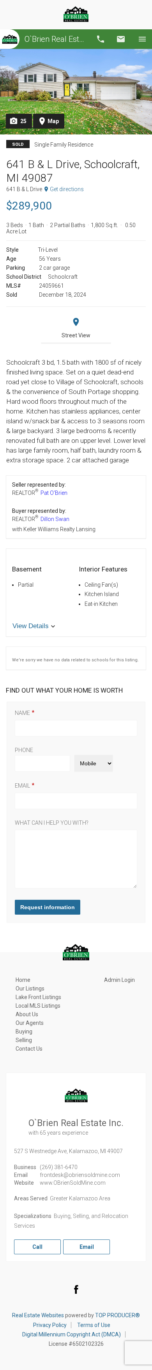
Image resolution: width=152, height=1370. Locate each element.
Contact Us (29, 1049)
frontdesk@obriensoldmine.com (80, 1175)
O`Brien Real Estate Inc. (55, 39)
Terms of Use (93, 1325)
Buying (24, 1031)
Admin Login (119, 980)
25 (23, 121)
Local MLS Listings (38, 1006)
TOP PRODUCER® (117, 1315)
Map (53, 121)
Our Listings (30, 988)
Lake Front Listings (38, 997)
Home (23, 980)
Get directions (67, 189)
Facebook (76, 1289)
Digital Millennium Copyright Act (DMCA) (71, 1334)
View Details (30, 626)
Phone (24, 750)
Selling (24, 1040)
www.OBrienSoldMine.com (73, 1183)
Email (121, 39)
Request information (47, 907)
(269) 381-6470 (59, 1167)
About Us (27, 1014)
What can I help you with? (51, 823)
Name (22, 713)
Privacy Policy (50, 1325)
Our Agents (30, 1023)
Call (100, 39)
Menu (142, 39)
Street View (76, 335)
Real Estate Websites (38, 1315)
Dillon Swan (55, 519)
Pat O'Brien (54, 493)
